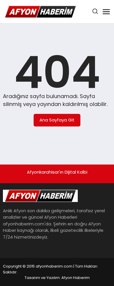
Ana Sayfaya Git (57, 120)
